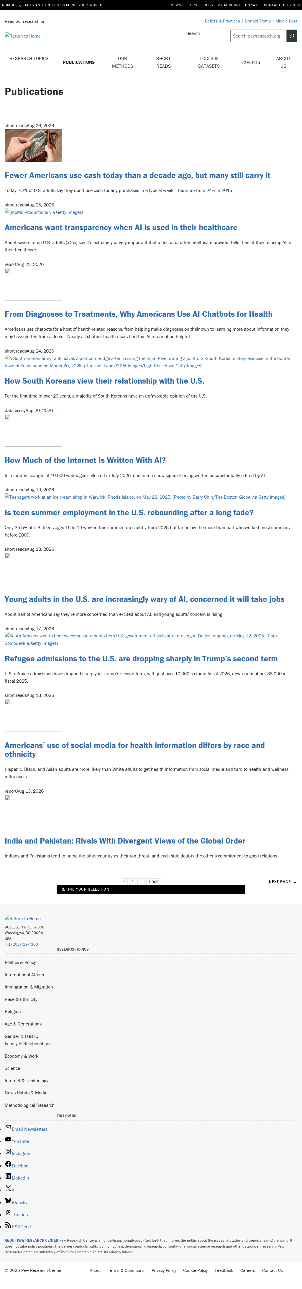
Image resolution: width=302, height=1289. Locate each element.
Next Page (283, 881)
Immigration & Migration (29, 987)
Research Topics (29, 58)
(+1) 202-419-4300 (21, 944)
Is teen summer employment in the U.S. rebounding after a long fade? (129, 512)
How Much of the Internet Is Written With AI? (85, 460)
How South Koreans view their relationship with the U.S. (104, 381)
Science (12, 1068)
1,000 (153, 881)
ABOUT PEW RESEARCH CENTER (31, 1240)
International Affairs (24, 975)
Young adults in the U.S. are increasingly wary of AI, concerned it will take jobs (144, 599)
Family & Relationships (27, 1043)
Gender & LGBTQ (21, 1036)
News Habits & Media (26, 1093)
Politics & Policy (20, 962)
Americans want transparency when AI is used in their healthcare (121, 227)
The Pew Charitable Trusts (81, 1251)
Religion (13, 1011)
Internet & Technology (26, 1080)
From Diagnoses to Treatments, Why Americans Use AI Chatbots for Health (139, 314)
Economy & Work (21, 1056)
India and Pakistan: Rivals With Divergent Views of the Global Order (125, 841)
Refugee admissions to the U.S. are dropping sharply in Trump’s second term (141, 658)
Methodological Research (30, 1105)
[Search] (292, 36)
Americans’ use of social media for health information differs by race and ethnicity (135, 749)
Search (193, 33)
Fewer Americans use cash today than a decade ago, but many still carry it (137, 175)
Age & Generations (23, 1024)
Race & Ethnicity (21, 999)
